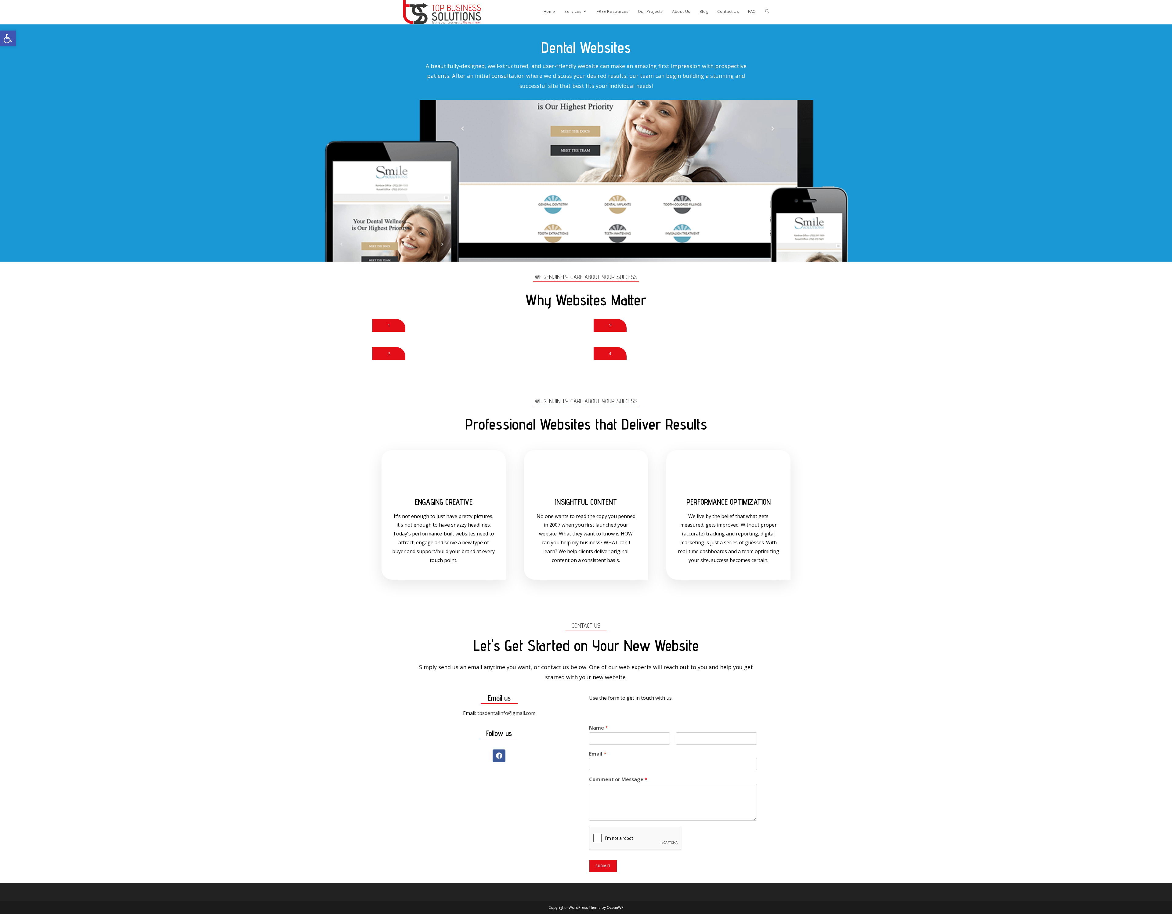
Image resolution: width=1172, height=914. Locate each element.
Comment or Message (618, 779)
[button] (8, 38)
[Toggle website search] (767, 11)
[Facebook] (499, 755)
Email (597, 754)
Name (598, 728)
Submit (603, 866)
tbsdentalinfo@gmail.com (506, 713)
